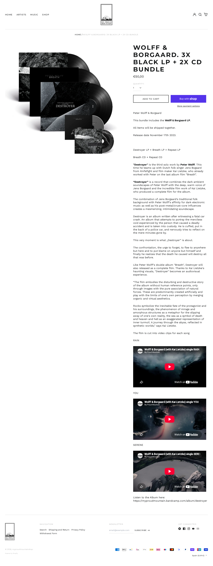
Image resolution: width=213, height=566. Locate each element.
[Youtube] (193, 528)
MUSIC (34, 14)
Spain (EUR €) (198, 556)
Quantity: (138, 84)
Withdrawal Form (48, 533)
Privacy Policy (78, 530)
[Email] (198, 528)
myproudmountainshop (22, 549)
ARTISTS (21, 14)
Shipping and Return (59, 530)
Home (78, 34)
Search (43, 530)
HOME (8, 14)
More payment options (188, 106)
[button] (200, 14)
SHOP (45, 14)
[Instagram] (188, 528)
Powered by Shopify (11, 553)
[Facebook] (184, 528)
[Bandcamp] (179, 528)
